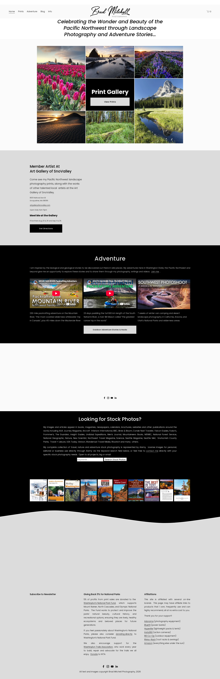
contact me (152, 450)
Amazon (148, 643)
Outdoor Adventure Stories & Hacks (110, 329)
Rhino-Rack (150, 639)
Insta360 (148, 632)
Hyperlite (148, 628)
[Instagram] (108, 398)
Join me (155, 271)
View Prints (110, 101)
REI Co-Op (149, 635)
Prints (21, 11)
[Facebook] (104, 398)
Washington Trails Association (98, 646)
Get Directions (46, 228)
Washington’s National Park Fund (100, 603)
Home (12, 11)
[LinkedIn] (115, 398)
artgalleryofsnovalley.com (40, 205)
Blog (43, 11)
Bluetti (147, 624)
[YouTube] (112, 398)
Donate (94, 654)
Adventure (32, 11)
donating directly (124, 634)
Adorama (149, 621)
